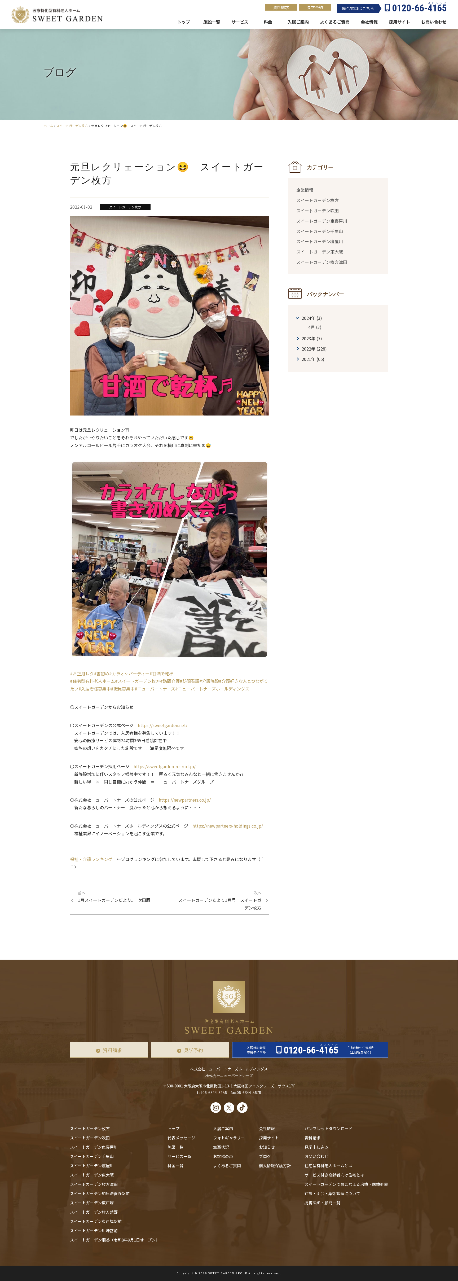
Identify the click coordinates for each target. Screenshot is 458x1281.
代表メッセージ (181, 1137)
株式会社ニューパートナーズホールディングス (229, 1069)
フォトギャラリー (229, 1137)
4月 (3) (315, 326)
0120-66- (419, 8)
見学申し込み (316, 1147)
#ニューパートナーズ (155, 688)
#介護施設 (209, 681)
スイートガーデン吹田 (317, 210)
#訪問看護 (189, 681)
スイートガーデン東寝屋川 (321, 220)
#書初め (101, 673)
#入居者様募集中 (94, 688)
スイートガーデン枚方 (72, 125)
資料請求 (281, 7)
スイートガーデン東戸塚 (92, 1202)
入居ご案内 (223, 1128)
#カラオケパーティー (129, 673)
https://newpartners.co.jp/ (185, 800)
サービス (239, 21)
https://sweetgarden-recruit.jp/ (165, 766)
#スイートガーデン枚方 (137, 681)
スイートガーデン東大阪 (319, 251)
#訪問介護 (170, 681)
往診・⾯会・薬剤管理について (332, 1193)
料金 (268, 21)
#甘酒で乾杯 (161, 673)
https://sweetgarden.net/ (162, 725)
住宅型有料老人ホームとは (328, 1165)
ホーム (48, 125)
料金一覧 (175, 1165)
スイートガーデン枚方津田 (321, 262)
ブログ (265, 1156)
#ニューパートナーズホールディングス (212, 688)
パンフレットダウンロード (329, 1128)
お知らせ (267, 1147)
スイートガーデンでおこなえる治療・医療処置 (346, 1184)
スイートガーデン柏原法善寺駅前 (100, 1193)
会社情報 (369, 21)
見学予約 (315, 7)
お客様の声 (223, 1156)
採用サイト (399, 21)
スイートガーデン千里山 (319, 231)
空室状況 (221, 1147)
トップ (183, 21)
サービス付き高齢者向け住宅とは (334, 1175)
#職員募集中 (123, 688)
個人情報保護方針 (275, 1165)
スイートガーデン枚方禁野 (94, 1212)
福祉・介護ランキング (91, 859)
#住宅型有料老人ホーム (92, 681)
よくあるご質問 (227, 1165)
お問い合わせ (316, 1156)
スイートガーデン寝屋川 (319, 241)
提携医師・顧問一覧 (322, 1202)
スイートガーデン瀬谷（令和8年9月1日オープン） (115, 1240)
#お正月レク (82, 673)
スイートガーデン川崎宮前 (94, 1230)
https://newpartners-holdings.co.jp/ (227, 826)
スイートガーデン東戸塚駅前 (96, 1221)
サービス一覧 (179, 1156)
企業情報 (304, 190)
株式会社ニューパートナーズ (229, 1075)
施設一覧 (211, 21)
